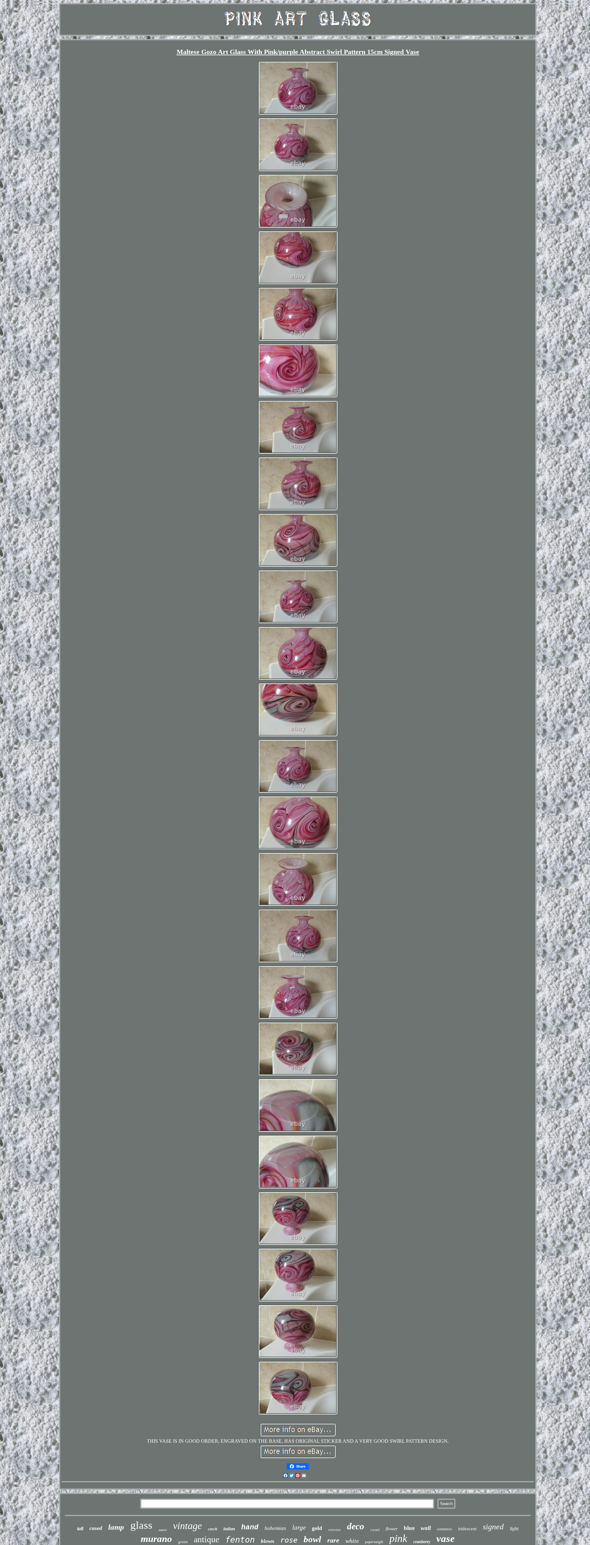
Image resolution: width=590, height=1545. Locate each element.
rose (288, 1540)
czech (212, 1529)
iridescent (467, 1528)
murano (156, 1538)
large (299, 1527)
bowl (312, 1539)
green (183, 1541)
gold (317, 1528)
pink (398, 1538)
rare (333, 1540)
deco (355, 1526)
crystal (375, 1529)
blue (409, 1528)
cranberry (421, 1541)
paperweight (374, 1542)
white (352, 1540)
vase (445, 1538)
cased (95, 1528)
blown (267, 1541)
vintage (187, 1525)
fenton (240, 1539)
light (514, 1528)
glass (141, 1525)
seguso (163, 1529)
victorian (334, 1529)
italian (229, 1529)
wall (426, 1528)
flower (392, 1528)
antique (206, 1539)
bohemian (275, 1528)
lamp (116, 1527)
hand (249, 1527)
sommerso (444, 1529)
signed (493, 1526)
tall (80, 1528)
